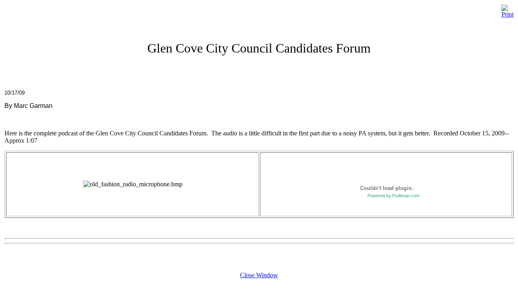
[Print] (507, 9)
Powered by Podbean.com (393, 195)
